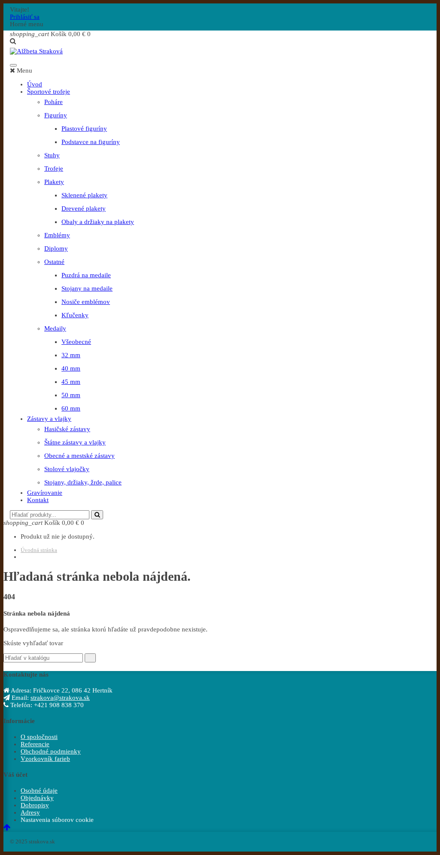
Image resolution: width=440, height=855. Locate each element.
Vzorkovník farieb (45, 758)
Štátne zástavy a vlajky (75, 442)
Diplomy (56, 248)
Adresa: (20, 690)
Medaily (55, 328)
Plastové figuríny (84, 128)
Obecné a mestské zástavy (79, 455)
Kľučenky (75, 315)
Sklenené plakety (84, 195)
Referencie (35, 744)
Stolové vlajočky (66, 469)
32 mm (70, 355)
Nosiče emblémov (85, 301)
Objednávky (37, 797)
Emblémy (57, 235)
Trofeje (53, 168)
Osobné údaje (39, 790)
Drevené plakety (83, 208)
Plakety (54, 181)
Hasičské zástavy (67, 429)
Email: (19, 697)
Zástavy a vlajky (49, 418)
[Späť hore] (7, 827)
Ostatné (54, 261)
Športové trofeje (48, 91)
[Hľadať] (97, 514)
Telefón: (20, 705)
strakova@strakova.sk (60, 697)
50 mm (70, 395)
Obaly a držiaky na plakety (97, 221)
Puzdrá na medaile (86, 275)
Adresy (30, 812)
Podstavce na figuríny (90, 141)
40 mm (70, 368)
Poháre (53, 101)
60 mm (70, 408)
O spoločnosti (39, 736)
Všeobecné (76, 341)
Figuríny (55, 115)
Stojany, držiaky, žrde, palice (83, 482)
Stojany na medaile (87, 288)
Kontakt (38, 499)
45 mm (70, 381)
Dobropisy (35, 805)
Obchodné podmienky (51, 751)
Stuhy (52, 155)
